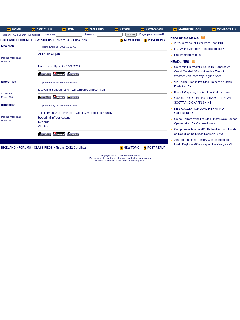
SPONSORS (154, 29)
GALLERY (97, 29)
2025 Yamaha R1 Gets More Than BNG (199, 43)
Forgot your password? (151, 34)
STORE (125, 29)
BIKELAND (7, 40)
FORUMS (24, 40)
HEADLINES (179, 61)
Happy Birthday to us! (187, 54)
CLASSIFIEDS (43, 40)
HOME (16, 29)
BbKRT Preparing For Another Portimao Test (202, 92)
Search (22, 34)
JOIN (70, 29)
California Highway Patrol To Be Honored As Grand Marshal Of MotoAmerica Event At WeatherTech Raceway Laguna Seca (202, 71)
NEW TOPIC (132, 40)
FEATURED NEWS (184, 38)
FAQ (14, 34)
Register (5, 34)
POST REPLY (156, 40)
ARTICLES (44, 29)
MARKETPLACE (190, 29)
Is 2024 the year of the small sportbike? (199, 49)
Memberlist (34, 34)
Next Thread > (159, 141)
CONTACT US (226, 29)
